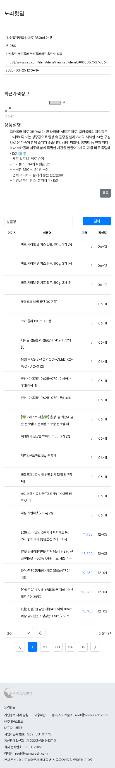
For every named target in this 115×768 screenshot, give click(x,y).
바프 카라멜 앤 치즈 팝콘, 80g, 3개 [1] (46, 282)
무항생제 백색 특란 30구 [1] (39, 302)
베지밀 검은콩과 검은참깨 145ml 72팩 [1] (46, 343)
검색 (97, 221)
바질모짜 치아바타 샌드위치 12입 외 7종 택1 (46, 478)
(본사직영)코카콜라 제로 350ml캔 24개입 (46, 574)
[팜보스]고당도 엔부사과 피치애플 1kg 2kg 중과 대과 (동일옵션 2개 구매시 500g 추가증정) (45, 536)
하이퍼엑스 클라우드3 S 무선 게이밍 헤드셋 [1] (46, 497)
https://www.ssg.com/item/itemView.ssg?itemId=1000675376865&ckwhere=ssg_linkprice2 (57, 62)
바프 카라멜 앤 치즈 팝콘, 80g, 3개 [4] (46, 263)
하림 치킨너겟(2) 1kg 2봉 (37, 513)
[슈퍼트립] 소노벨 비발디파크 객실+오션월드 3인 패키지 (47, 593)
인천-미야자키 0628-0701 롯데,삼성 (46, 398)
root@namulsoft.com (31, 753)
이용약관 (39, 715)
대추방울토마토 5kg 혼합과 (38, 455)
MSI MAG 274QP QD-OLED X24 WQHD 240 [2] (47, 362)
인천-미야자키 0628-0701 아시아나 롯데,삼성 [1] (46, 382)
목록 (105, 193)
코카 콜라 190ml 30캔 (36, 321)
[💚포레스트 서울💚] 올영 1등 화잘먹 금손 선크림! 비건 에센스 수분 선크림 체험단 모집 (47, 421)
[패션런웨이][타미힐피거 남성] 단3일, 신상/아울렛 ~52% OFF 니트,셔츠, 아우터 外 (47, 555)
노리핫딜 (14, 13)
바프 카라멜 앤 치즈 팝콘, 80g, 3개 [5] (46, 244)
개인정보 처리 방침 (16, 715)
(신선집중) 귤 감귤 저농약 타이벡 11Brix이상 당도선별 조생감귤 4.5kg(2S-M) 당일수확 (46, 613)
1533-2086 (33, 747)
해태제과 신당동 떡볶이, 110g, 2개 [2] (45, 436)
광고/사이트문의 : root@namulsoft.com (80, 715)
